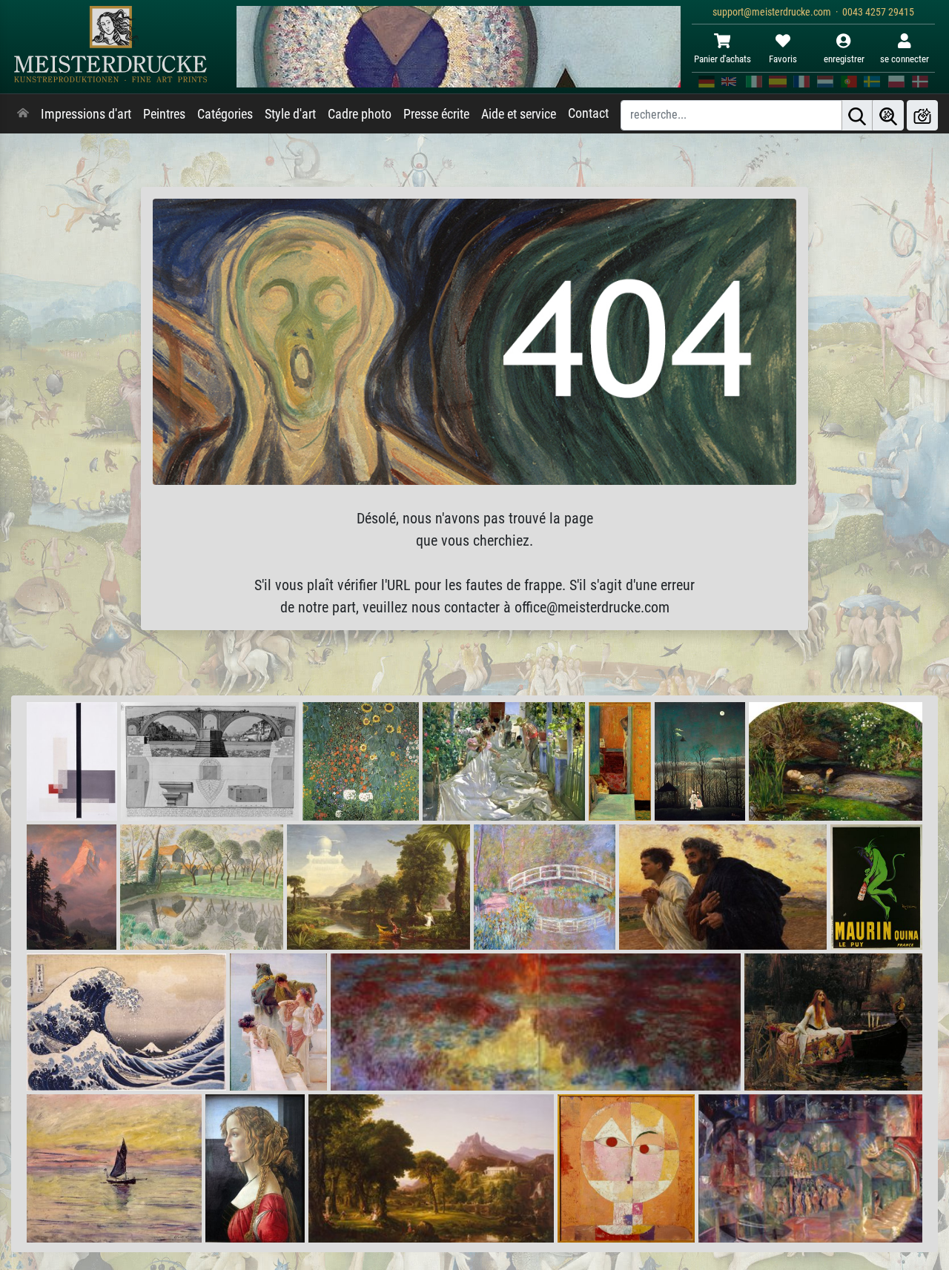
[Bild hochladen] (922, 115)
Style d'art (290, 114)
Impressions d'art (86, 114)
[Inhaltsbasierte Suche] (888, 115)
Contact (588, 113)
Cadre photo (359, 114)
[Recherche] (857, 115)
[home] (23, 114)
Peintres (164, 114)
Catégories (225, 114)
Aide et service (518, 114)
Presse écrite (436, 114)
